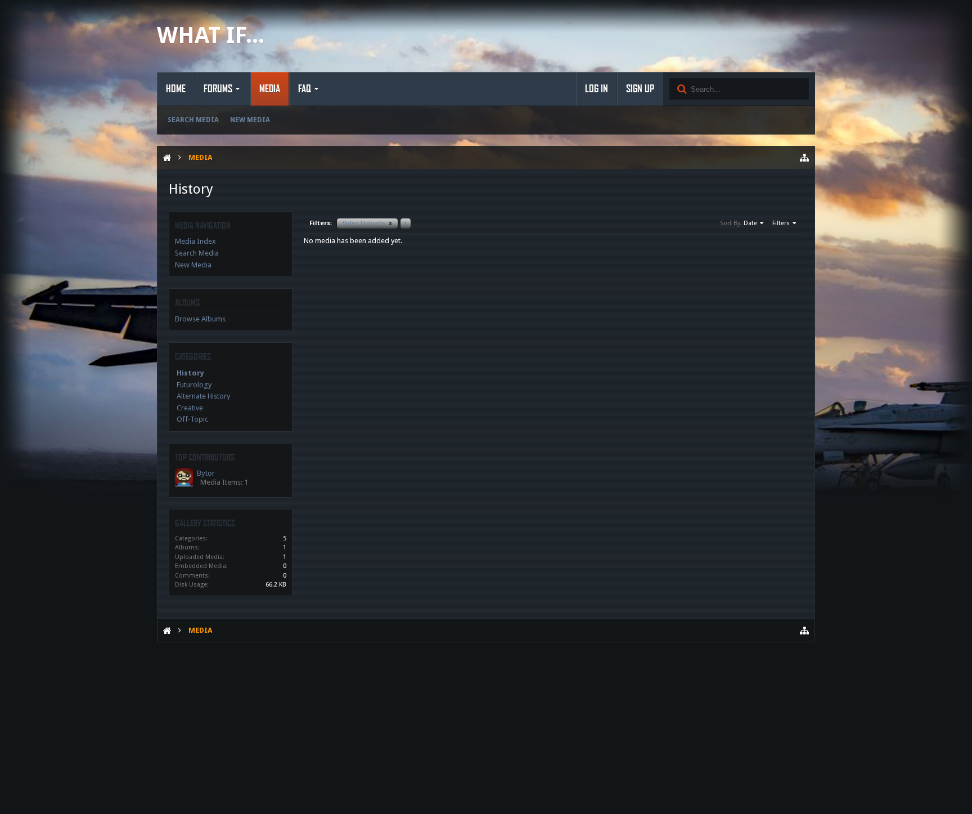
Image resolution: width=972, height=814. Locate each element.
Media (269, 89)
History (190, 373)
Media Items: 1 (224, 482)
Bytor (206, 473)
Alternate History (203, 396)
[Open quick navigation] (804, 157)
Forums (218, 89)
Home (176, 89)
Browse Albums (200, 319)
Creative (190, 408)
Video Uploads (367, 223)
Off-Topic (192, 419)
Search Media (193, 120)
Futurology (194, 385)
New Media (250, 120)
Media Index (195, 241)
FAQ (304, 89)
